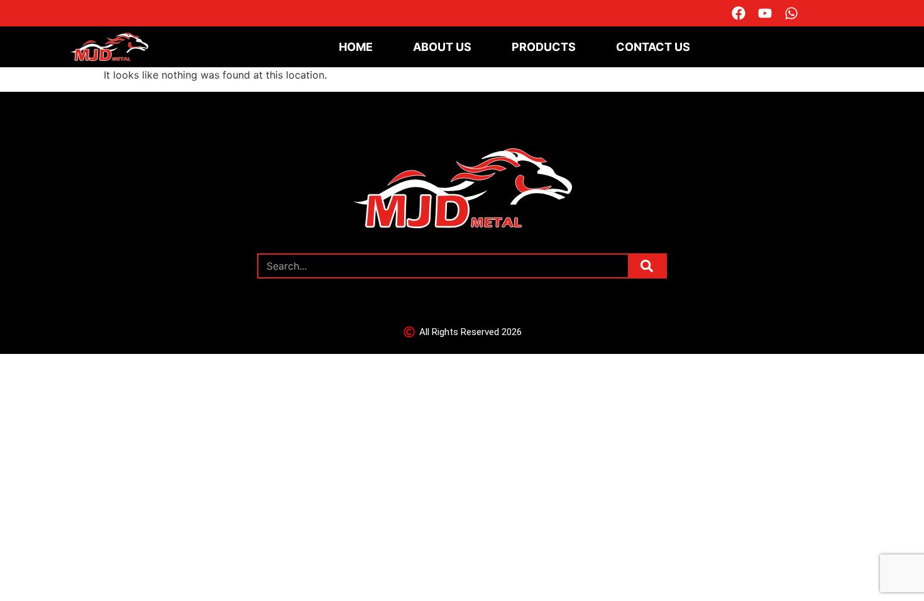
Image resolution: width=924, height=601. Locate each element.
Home (356, 46)
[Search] (647, 266)
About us (442, 46)
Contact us (653, 46)
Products (544, 46)
